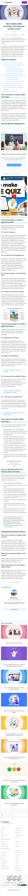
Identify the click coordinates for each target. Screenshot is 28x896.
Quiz (2, 830)
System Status (5, 885)
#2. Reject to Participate (12, 79)
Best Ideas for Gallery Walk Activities (13, 85)
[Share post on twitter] (8, 587)
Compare (3, 855)
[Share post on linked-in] (5, 587)
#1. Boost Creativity (11, 67)
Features (3, 828)
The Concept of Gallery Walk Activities (13, 63)
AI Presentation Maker (5, 839)
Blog (2, 857)
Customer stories (5, 868)
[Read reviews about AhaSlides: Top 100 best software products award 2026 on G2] (9, 878)
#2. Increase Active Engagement (14, 69)
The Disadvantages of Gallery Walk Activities (15, 75)
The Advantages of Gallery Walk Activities (14, 65)
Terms (16, 859)
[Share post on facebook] (11, 587)
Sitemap (13, 885)
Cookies (17, 863)
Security (17, 865)
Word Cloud (3, 835)
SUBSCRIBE (14, 609)
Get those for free (14, 164)
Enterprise (17, 846)
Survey (2, 841)
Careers (17, 857)
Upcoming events (5, 861)
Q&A (2, 837)
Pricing (16, 841)
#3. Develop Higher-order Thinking (14, 71)
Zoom (16, 837)
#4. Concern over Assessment (13, 83)
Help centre (3, 863)
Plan (16, 843)
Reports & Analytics (5, 848)
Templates (3, 859)
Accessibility (18, 868)
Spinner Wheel (4, 844)
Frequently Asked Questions (11, 91)
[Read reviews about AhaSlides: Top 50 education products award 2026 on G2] (14, 878)
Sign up (24, 2)
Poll (2, 832)
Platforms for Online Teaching (11, 174)
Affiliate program (5, 866)
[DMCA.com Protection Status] (22, 885)
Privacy (16, 861)
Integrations (18, 828)
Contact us (17, 854)
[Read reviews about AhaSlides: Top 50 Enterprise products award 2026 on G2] (19, 878)
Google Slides (18, 830)
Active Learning (15, 582)
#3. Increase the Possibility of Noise (15, 81)
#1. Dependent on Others (12, 77)
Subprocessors (18, 870)
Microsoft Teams (19, 835)
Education (14, 32)
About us (17, 852)
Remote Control (4, 846)
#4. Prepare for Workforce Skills (14, 73)
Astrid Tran (6, 34)
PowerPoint (18, 832)
